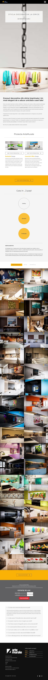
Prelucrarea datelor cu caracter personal (12, 667)
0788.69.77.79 (31, 652)
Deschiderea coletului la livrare (10, 660)
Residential (33, 264)
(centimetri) (20, 593)
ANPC (6, 663)
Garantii (6, 662)
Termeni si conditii (8, 666)
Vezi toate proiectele (13, 153)
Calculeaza (24, 598)
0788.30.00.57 (31, 650)
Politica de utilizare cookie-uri (10, 669)
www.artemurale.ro (32, 656)
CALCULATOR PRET (23, 575)
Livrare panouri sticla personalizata (11, 657)
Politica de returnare (8, 659)
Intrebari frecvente (8, 656)
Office (25, 264)
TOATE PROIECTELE (16, 264)
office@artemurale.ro (33, 654)
